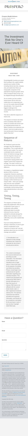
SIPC (21, 403)
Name (3, 321)
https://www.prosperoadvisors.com (12, 21)
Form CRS (7, 366)
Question (4, 340)
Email (3, 330)
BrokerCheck (8, 370)
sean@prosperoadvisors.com (11, 24)
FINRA (18, 403)
